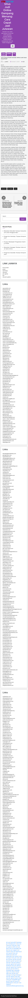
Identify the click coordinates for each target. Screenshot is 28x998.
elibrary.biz (5, 779)
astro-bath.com (6, 782)
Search (4, 216)
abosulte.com (6, 909)
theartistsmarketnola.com (9, 401)
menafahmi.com (6, 866)
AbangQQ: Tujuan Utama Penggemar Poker (18, 203)
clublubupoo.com (7, 638)
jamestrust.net (6, 347)
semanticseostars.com (8, 525)
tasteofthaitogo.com (8, 378)
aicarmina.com (6, 716)
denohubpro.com (7, 562)
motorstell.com (6, 317)
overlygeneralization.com (9, 531)
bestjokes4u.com (7, 491)
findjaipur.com (6, 721)
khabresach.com (7, 436)
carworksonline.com (8, 313)
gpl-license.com (6, 842)
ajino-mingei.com (7, 746)
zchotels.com (6, 880)
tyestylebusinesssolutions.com (10, 632)
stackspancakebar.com (8, 405)
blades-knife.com (7, 564)
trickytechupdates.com (8, 433)
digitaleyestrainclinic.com (9, 423)
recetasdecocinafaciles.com (9, 796)
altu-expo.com (6, 785)
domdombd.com (7, 649)
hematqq (18, 975)
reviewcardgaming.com (8, 607)
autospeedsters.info (7, 573)
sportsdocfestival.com (8, 682)
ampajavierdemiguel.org (8, 710)
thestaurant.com (7, 635)
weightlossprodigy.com (8, 501)
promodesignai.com (7, 905)
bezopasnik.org (6, 381)
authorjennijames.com (8, 786)
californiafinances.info (8, 392)
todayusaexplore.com (8, 701)
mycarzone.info (6, 590)
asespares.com (6, 811)
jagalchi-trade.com (7, 735)
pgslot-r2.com (6, 877)
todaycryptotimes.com (8, 888)
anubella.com (6, 912)
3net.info (5, 769)
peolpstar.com (6, 310)
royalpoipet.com (7, 634)
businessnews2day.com (8, 601)
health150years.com (7, 319)
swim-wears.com (7, 307)
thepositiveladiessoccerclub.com (11, 794)
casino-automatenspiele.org (9, 342)
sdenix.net (5, 330)
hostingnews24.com (7, 852)
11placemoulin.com (7, 497)
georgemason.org (7, 455)
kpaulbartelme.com (7, 613)
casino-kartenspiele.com (9, 341)
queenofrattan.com (7, 559)
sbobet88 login (10, 970)
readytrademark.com (8, 897)
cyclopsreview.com (7, 821)
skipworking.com (7, 350)
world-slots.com (7, 478)
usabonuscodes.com (8, 889)
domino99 (13, 942)
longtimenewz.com (7, 662)
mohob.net (5, 500)
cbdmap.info (6, 472)
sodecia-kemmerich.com (9, 623)
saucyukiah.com (6, 288)
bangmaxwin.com (7, 386)
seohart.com (6, 902)
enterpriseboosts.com (8, 339)
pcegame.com (6, 875)
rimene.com (5, 397)
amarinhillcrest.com (7, 331)
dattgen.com (6, 822)
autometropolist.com (8, 816)
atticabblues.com (7, 814)
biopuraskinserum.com (8, 391)
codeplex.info (6, 771)
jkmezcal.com (6, 629)
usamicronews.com (7, 666)
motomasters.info (7, 589)
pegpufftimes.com (7, 296)
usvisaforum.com (7, 732)
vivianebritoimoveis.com (9, 325)
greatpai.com (6, 799)
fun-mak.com (6, 624)
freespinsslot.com (7, 511)
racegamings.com (7, 673)
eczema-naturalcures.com (9, 780)
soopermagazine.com (8, 894)
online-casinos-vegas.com (9, 426)
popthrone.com (6, 477)
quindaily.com (6, 908)
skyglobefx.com (6, 579)
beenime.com (6, 621)
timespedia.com (6, 355)
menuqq (8, 975)
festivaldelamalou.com (8, 302)
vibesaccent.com (7, 709)
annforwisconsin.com (8, 720)
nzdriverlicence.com (8, 872)
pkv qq (8, 942)
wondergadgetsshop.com (9, 766)
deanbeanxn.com (7, 473)
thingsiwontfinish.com (8, 685)
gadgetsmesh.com (7, 534)
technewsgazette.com (8, 363)
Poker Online (3, 54)
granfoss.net (6, 414)
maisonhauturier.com (8, 863)
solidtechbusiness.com (8, 606)
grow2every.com (7, 844)
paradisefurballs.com (8, 512)
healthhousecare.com (8, 846)
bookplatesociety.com (8, 757)
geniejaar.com (6, 494)
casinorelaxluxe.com (8, 646)
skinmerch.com (6, 730)
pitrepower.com (6, 420)
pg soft (8, 981)
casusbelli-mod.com (8, 755)
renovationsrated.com (8, 898)
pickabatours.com (7, 464)
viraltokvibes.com (7, 324)
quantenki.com (6, 595)
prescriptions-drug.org (8, 321)
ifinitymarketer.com (7, 657)
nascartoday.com (7, 869)
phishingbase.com (7, 671)
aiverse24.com (6, 911)
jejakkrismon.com (7, 356)
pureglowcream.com (8, 373)
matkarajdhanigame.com (9, 475)
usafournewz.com (7, 704)
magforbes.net (6, 327)
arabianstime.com (7, 813)
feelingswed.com (7, 836)
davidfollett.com (7, 726)
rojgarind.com (6, 520)
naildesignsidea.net (7, 797)
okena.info (5, 772)
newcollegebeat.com (8, 727)
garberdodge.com (7, 305)
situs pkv (5, 272)
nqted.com (5, 870)
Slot (14, 53)
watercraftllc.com (7, 804)
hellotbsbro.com (7, 539)
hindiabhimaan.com (7, 434)
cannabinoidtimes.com (8, 515)
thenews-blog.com (7, 886)
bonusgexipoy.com (7, 645)
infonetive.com (6, 387)
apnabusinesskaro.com (8, 440)
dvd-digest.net (6, 400)
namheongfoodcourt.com (9, 406)
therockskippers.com (8, 412)
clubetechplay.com (7, 648)
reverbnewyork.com (7, 729)
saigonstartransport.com (9, 384)
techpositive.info (7, 545)
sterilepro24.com (7, 604)
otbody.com (6, 345)
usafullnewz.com (7, 696)
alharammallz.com (7, 808)
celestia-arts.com (7, 297)
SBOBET (9, 53)
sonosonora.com (7, 760)
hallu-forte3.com (7, 409)
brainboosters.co (7, 712)
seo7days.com (6, 372)
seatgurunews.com (7, 768)
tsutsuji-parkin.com (7, 790)
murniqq (13, 975)
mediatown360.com (7, 422)
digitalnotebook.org (7, 505)
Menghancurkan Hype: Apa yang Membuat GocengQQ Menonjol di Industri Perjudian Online (7, 205)
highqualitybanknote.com (9, 850)
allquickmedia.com (7, 361)
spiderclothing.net (7, 765)
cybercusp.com (6, 923)
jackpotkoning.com (7, 659)
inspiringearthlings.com (8, 856)
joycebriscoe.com (7, 715)
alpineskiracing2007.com (9, 417)
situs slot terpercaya (16, 951)
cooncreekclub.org (7, 294)
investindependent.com (8, 858)
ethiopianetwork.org (8, 533)
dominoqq (5, 270)
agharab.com (6, 791)
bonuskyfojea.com (7, 641)
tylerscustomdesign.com (9, 311)
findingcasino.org (7, 568)
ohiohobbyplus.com (7, 743)
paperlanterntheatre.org (8, 800)
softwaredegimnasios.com (9, 892)
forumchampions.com (8, 299)
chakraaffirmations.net (8, 489)
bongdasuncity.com (7, 508)
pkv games (10, 188)
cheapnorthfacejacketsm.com (10, 749)
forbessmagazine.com (8, 839)
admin (6, 61)
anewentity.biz (6, 369)
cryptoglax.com (6, 741)
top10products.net (7, 463)
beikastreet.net (6, 289)
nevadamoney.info (7, 395)
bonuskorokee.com (7, 643)
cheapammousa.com (8, 793)
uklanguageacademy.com (9, 458)
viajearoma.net (6, 788)
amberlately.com (7, 713)
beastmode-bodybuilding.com (10, 466)
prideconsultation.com (8, 486)
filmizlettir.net (6, 291)
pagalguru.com (6, 874)
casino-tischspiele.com (8, 344)
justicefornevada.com (8, 536)
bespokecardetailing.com (9, 776)
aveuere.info (6, 514)
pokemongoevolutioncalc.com (10, 669)
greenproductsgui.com (8, 517)
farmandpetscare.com (8, 540)
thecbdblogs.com (7, 437)
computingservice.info (8, 542)
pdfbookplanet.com (7, 557)
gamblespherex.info (7, 581)
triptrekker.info (6, 585)
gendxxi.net (5, 587)
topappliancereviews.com (9, 431)
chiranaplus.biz (6, 403)
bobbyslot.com (6, 495)
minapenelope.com (7, 738)
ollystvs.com (6, 553)
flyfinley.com (6, 484)
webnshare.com (6, 529)
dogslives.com (6, 556)
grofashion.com (6, 668)
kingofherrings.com (7, 366)
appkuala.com (6, 370)
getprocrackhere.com (8, 652)
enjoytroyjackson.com (8, 828)
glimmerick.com (6, 724)
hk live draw (6, 267)
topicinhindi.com (7, 456)
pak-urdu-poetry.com (8, 548)
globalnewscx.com (7, 554)
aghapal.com (6, 783)
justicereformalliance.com (9, 740)
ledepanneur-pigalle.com (9, 398)
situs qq (17, 976)
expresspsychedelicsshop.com (10, 833)
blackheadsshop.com (8, 610)
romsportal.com (6, 680)
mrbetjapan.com (7, 367)
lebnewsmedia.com (7, 758)
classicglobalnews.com (8, 922)
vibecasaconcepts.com (8, 592)
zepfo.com (5, 881)
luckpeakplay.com (7, 665)
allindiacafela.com (7, 415)
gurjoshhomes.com (7, 751)
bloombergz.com (7, 338)
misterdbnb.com (7, 627)
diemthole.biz (6, 358)
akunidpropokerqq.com (8, 774)
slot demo (15, 968)
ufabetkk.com (6, 359)
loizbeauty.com (6, 352)
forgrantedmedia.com (8, 308)
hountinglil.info (6, 487)
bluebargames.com (7, 300)
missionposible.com (7, 425)
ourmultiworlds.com (7, 293)
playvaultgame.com (7, 677)
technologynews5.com (8, 883)
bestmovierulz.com (7, 734)
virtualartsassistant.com (8, 617)
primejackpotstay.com (8, 674)
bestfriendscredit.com (8, 777)
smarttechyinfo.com (8, 503)
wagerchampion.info (8, 575)
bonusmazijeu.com (7, 640)
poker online (18, 978)
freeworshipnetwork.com (9, 802)
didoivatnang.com (7, 824)
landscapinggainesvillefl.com (10, 861)
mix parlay (12, 971)
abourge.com (6, 805)
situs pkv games (7, 277)
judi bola (4, 188)
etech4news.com (7, 832)
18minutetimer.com (7, 523)
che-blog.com (6, 481)
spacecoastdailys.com (8, 895)
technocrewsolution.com (9, 322)
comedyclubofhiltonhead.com (10, 615)
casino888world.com (8, 626)
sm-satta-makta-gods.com (9, 891)
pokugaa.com (6, 676)
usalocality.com (6, 702)
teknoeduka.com (7, 884)
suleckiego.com (6, 442)
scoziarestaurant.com (8, 900)
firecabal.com (6, 838)
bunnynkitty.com (7, 380)
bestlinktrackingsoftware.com (10, 637)
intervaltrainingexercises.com (10, 631)
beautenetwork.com (7, 916)
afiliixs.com (5, 807)
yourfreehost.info (7, 748)
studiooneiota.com (7, 567)
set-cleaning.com (7, 903)
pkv (3, 275)
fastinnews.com (6, 654)
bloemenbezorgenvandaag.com (10, 375)
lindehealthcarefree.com (8, 459)
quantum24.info (6, 593)
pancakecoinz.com (7, 483)
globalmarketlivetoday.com (9, 841)
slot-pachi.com (6, 509)
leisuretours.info (6, 537)
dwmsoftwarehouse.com (9, 827)
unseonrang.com (7, 547)
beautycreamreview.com (9, 818)
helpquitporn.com (7, 849)
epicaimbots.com (7, 830)
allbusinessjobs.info (7, 461)
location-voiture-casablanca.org (10, 612)
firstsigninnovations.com (9, 303)
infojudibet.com (6, 470)
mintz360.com (6, 498)
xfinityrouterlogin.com (8, 428)
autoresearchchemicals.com (9, 439)
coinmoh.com (6, 819)
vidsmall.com (6, 599)
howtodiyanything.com (8, 855)
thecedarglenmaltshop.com (9, 453)
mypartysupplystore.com (9, 718)
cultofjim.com (6, 723)
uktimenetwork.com (7, 698)
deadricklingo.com (7, 578)
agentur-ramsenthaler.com (9, 582)
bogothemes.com (7, 744)
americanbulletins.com (8, 810)
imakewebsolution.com (8, 480)
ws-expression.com (7, 878)
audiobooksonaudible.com (9, 914)
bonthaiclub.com (7, 754)
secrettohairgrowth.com (8, 377)
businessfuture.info (7, 469)
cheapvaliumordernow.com (9, 620)
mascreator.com (7, 864)
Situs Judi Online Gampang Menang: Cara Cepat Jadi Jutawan (7, 16)
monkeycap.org (6, 328)
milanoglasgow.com (7, 408)
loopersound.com (7, 737)
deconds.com (6, 926)
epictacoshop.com (7, 389)
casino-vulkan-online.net (9, 419)
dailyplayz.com (6, 651)
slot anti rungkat (12, 950)
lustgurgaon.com (7, 492)
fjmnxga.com (6, 383)
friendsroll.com (6, 763)
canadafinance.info (7, 394)
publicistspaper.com (8, 906)
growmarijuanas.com (8, 528)
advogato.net (6, 335)
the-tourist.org (6, 333)
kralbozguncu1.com (7, 860)
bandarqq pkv (12, 943)
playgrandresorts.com (8, 679)
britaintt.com (6, 925)
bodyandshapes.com (8, 919)
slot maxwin (9, 953)
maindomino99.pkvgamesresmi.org (15, 985)
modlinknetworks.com (8, 660)
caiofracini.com (6, 543)
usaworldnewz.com (7, 699)
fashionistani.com (7, 835)
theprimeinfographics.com (9, 618)
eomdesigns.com (7, 584)
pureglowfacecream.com (9, 364)
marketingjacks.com (8, 429)
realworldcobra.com (8, 570)
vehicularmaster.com (8, 707)
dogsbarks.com (6, 825)
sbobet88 (16, 948)
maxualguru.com (7, 506)
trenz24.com (6, 349)
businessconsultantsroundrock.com (11, 920)
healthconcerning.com (8, 519)
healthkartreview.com (8, 847)
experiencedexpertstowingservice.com (12, 609)
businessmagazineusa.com (9, 596)
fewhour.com (6, 522)
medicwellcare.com (7, 598)
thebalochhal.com (7, 706)
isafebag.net (6, 336)
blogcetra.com (6, 550)
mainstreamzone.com (8, 526)
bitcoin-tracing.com (7, 917)
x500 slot (15, 947)
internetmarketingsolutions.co (10, 551)
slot (16, 188)
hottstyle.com (6, 853)
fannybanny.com (7, 655)
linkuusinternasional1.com (9, 762)
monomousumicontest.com (9, 576)
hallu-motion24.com (7, 411)
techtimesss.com (7, 314)
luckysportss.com (7, 663)
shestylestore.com (7, 683)
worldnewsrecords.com (8, 603)
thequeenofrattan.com (8, 561)
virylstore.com (6, 316)
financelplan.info (7, 467)
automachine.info (7, 571)
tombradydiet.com (7, 752)
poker (4, 269)
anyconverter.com (7, 353)
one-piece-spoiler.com (8, 565)
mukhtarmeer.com (7, 867)
